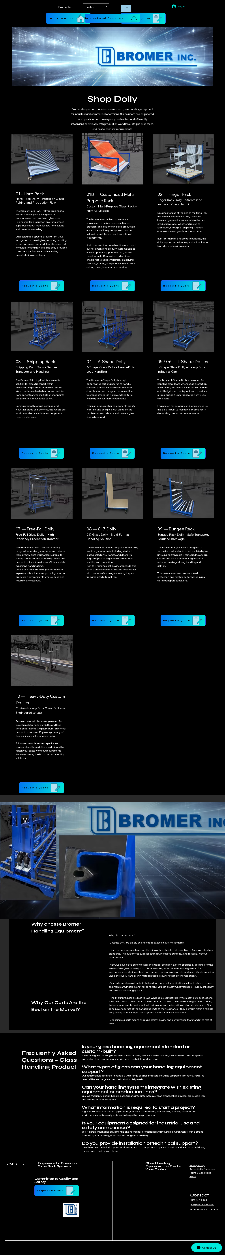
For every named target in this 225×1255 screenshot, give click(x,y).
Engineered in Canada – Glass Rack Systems (57, 1164)
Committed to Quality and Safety (56, 1180)
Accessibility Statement (202, 1169)
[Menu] (126, 8)
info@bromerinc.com (202, 1204)
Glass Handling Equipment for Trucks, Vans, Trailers (163, 1166)
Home (192, 1176)
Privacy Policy (197, 1165)
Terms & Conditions (200, 1172)
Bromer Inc (15, 1163)
